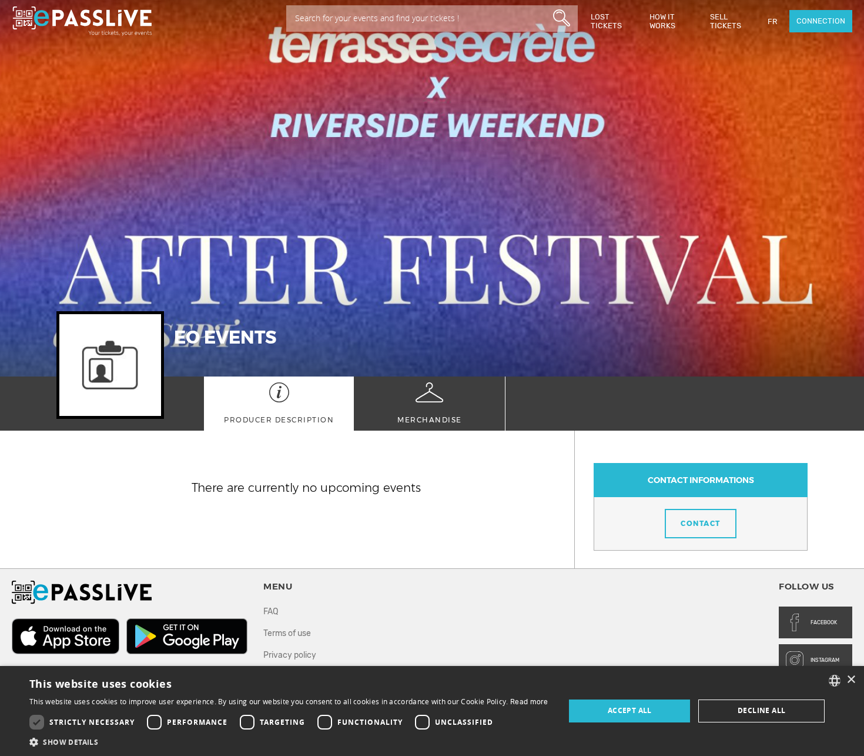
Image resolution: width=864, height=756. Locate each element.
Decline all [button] (761, 710)
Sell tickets (725, 21)
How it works (662, 21)
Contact (701, 523)
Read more (529, 702)
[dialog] (432, 711)
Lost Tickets (606, 21)
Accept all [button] (630, 710)
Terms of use (287, 633)
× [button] (850, 679)
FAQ (270, 612)
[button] (288, 741)
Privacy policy (289, 655)
